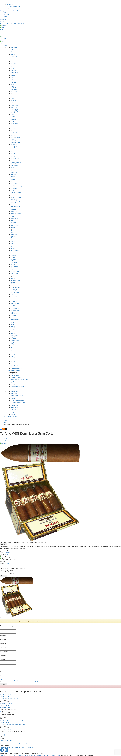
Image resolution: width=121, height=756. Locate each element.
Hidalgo (13, 185)
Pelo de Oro (14, 263)
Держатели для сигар (17, 395)
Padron (13, 254)
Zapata (13, 354)
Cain (12, 97)
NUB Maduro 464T (5, 707)
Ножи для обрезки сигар (18, 402)
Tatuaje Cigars (15, 319)
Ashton (13, 74)
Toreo (12, 323)
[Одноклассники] (3, 429)
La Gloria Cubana (16, 217)
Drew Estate (14, 148)
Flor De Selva (14, 165)
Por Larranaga (15, 270)
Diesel (12, 139)
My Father (13, 238)
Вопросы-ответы (28, 747)
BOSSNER (14, 88)
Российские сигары (16, 60)
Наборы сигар (15, 374)
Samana (13, 305)
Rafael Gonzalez (15, 287)
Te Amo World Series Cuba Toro (9, 698)
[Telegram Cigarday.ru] (2, 751)
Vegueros (13, 337)
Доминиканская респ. (17, 51)
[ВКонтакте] (1, 429)
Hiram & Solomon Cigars (17, 187)
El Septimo (14, 157)
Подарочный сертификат (11, 416)
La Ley (12, 220)
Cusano (13, 128)
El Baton (13, 153)
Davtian (13, 135)
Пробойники (14, 405)
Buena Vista (14, 91)
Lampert (13, 224)
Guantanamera (15, 178)
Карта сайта (22, 744)
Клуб (18, 10)
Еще (5, 3)
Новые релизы (19, 747)
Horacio (13, 190)
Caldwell (13, 98)
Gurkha (13, 180)
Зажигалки (14, 397)
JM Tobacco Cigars (16, 197)
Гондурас (13, 52)
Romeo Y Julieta (15, 298)
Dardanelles (14, 132)
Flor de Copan (15, 164)
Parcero (13, 257)
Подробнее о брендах (13, 370)
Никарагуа (14, 56)
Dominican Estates (16, 142)
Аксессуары (7, 390)
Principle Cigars (15, 271)
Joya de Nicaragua (16, 201)
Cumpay (13, 127)
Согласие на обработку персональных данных (46, 755)
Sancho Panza (15, 308)
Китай (12, 58)
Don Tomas (14, 146)
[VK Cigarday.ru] (6, 751)
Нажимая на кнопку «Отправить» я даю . (29, 682)
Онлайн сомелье (12, 388)
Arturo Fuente (14, 72)
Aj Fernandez (14, 63)
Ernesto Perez (15, 158)
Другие (13, 361)
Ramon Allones (15, 289)
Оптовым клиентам (5, 744)
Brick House (14, 90)
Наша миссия (15, 744)
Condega (13, 120)
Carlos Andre (14, 105)
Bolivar (12, 86)
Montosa (13, 236)
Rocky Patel (14, 296)
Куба (12, 49)
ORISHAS (13, 248)
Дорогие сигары (15, 375)
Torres (12, 324)
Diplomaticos (14, 141)
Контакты (2, 1)
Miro (12, 232)
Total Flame (14, 328)
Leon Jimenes (15, 225)
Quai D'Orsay (14, 278)
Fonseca (13, 167)
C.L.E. (12, 95)
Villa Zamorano (15, 340)
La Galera (13, 215)
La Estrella (14, 210)
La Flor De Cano (15, 211)
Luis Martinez (14, 227)
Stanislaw (13, 315)
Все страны (14, 47)
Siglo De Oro (14, 314)
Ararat (12, 68)
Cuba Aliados (14, 123)
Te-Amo (13, 321)
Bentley (13, 84)
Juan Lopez (14, 202)
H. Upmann (14, 183)
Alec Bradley (14, 65)
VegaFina (13, 333)
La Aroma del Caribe (16, 206)
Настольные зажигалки (17, 400)
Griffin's (13, 176)
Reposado (13, 291)
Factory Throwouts (16, 162)
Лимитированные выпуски (18, 386)
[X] (6, 429)
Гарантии (9, 8)
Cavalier (13, 112)
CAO (12, 102)
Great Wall (13, 174)
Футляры (13, 409)
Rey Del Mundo (15, 293)
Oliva (12, 247)
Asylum (13, 75)
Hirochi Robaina (15, 188)
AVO (12, 79)
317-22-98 (5, 23)
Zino (12, 356)
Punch (12, 275)
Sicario (12, 312)
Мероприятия (10, 747)
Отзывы (28, 744)
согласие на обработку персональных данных (40, 682)
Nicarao (13, 241)
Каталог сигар (8, 10)
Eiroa (12, 151)
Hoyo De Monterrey (16, 192)
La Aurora (13, 208)
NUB (12, 243)
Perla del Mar (14, 266)
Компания (10, 4)
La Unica (13, 222)
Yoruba (13, 351)
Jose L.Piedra (14, 199)
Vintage (13, 344)
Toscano (13, 326)
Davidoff (13, 134)
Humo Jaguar (14, 194)
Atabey (13, 77)
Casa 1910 (14, 107)
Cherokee (13, 116)
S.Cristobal (14, 301)
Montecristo (14, 234)
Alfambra (13, 67)
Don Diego (14, 144)
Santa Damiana (15, 310)
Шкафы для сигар (16, 413)
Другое (13, 414)
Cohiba (13, 118)
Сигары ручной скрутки (17, 383)
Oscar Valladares (15, 250)
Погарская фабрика (16, 368)
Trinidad (13, 330)
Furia (12, 169)
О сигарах (3, 747)
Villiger (12, 342)
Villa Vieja (13, 338)
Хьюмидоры (14, 411)
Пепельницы (14, 404)
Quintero (13, 282)
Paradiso (13, 255)
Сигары (6, 45)
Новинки (13, 384)
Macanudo (14, 231)
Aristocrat (13, 70)
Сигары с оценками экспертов (19, 381)
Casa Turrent (14, 109)
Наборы (13, 398)
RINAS (12, 294)
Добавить (3, 684)
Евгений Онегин (15, 365)
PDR (12, 261)
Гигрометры (14, 391)
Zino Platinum (14, 358)
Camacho (13, 100)
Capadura (13, 104)
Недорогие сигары (16, 377)
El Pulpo (13, 155)
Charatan (13, 114)
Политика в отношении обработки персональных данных (16, 755)
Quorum (13, 284)
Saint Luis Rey (15, 303)
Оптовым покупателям (13, 6)
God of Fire (14, 172)
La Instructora (14, 218)
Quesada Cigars (15, 280)
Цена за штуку (6, 712)
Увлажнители (14, 407)
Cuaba (12, 121)
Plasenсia (13, 268)
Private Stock (14, 273)
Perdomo (13, 264)
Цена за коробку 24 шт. (8, 714)
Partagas (13, 259)
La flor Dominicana (16, 213)
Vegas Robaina (15, 335)
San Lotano (14, 307)
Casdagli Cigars (15, 111)
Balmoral (13, 82)
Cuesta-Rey (14, 125)
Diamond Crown (15, 137)
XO (11, 347)
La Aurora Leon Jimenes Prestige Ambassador (13, 724)
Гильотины (14, 393)
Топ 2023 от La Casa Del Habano (20, 379)
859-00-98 (5, 735)
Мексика (13, 54)
